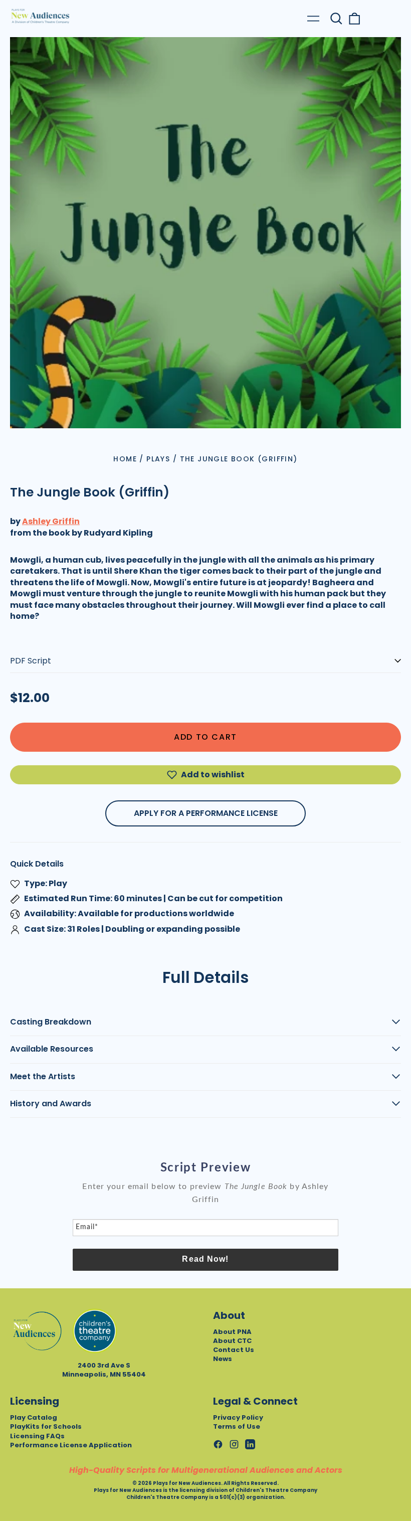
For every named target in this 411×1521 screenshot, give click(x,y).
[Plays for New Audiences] (40, 16)
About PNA (232, 1331)
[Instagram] (234, 1444)
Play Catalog (33, 1417)
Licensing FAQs (37, 1436)
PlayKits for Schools (46, 1426)
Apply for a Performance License (206, 813)
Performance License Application (71, 1445)
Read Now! (205, 1259)
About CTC (232, 1340)
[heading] (205, 1167)
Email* (87, 1227)
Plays (158, 459)
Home (125, 459)
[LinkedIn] (250, 1444)
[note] (205, 1199)
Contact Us (233, 1350)
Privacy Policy (238, 1417)
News (222, 1359)
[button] (336, 19)
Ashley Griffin (51, 521)
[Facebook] (218, 1444)
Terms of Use (236, 1426)
